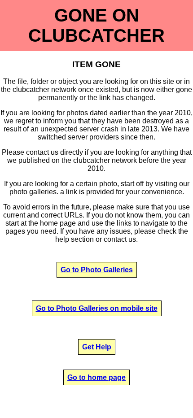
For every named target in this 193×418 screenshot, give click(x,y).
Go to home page (96, 377)
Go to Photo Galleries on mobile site (97, 308)
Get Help (96, 347)
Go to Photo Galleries (97, 270)
